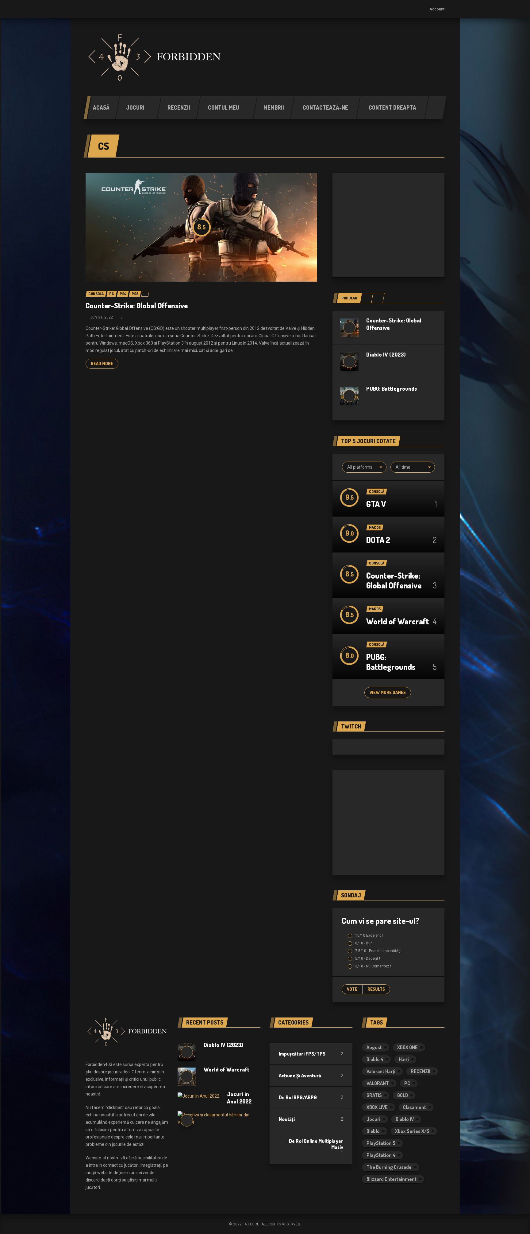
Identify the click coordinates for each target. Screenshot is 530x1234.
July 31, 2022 (101, 317)
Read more (102, 363)
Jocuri (373, 1119)
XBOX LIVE (377, 1107)
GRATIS (374, 1095)
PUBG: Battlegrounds (391, 388)
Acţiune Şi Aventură (300, 1075)
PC (407, 1083)
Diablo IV (405, 1119)
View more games (388, 692)
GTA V (376, 504)
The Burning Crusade (389, 1167)
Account (436, 9)
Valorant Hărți (381, 1071)
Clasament (414, 1107)
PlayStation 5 (381, 1143)
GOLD (402, 1095)
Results (376, 989)
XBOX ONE (407, 1047)
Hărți (404, 1059)
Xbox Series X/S (412, 1131)
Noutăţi (287, 1119)
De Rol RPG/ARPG (298, 1097)
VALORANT (378, 1083)
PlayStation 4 (381, 1155)
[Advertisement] (388, 225)
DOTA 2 (378, 540)
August (374, 1047)
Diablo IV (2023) (386, 354)
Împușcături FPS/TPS (302, 1054)
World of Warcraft (397, 621)
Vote (352, 989)
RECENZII (420, 1071)
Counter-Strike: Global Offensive (137, 305)
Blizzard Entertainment (392, 1179)
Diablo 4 (375, 1059)
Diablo (373, 1131)
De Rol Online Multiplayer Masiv (316, 1144)
